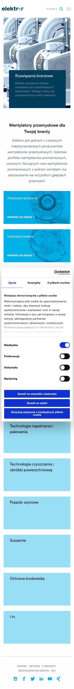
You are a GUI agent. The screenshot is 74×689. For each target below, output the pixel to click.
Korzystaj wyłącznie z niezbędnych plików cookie (37, 413)
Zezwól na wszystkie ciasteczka (37, 394)
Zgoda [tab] (12, 283)
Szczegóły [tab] (33, 283)
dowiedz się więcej (19, 216)
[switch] (65, 356)
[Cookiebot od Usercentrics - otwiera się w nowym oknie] (54, 272)
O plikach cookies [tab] (58, 283)
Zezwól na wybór (37, 403)
